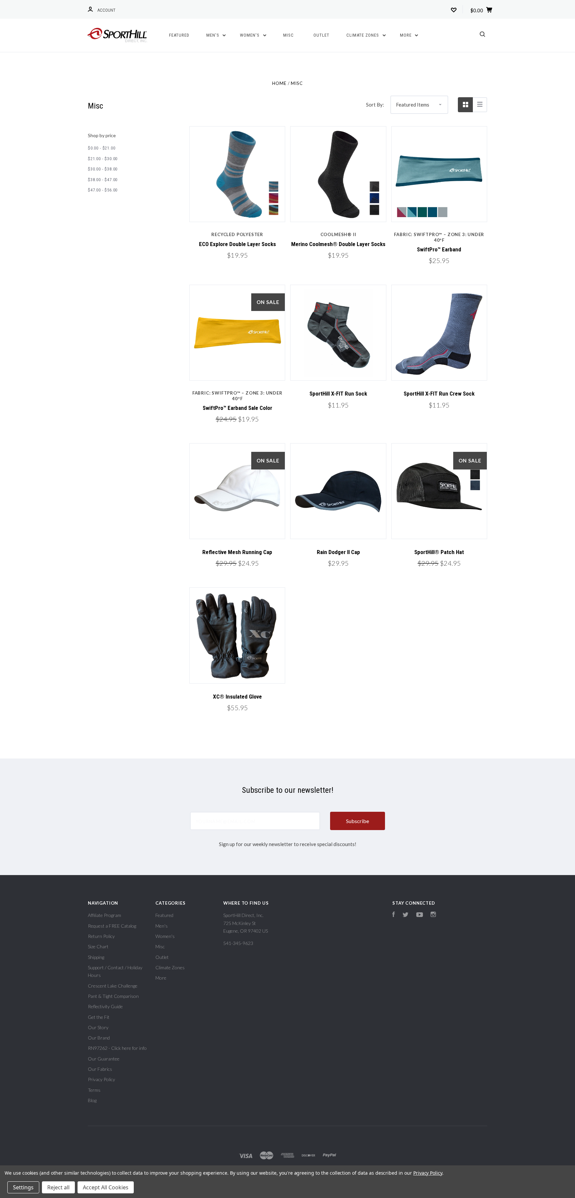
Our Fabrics (100, 1069)
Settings (23, 1187)
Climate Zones (363, 35)
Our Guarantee (103, 1058)
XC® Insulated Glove (237, 696)
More (406, 35)
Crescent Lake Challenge (112, 986)
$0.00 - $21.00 (101, 148)
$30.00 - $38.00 (102, 168)
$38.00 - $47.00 (102, 179)
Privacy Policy (101, 1079)
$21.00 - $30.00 (102, 158)
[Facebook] (393, 915)
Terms (94, 1090)
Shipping (96, 957)
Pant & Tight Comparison (113, 996)
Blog (92, 1100)
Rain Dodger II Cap (338, 552)
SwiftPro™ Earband (439, 249)
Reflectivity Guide (105, 1006)
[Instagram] (433, 915)
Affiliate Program (104, 915)
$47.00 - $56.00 (102, 189)
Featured (179, 35)
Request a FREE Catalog (112, 926)
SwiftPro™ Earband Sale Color (237, 408)
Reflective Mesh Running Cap (237, 552)
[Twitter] (406, 915)
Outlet (321, 35)
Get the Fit (98, 1017)
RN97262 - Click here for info (117, 1048)
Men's (213, 35)
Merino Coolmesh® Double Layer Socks (338, 244)
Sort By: (375, 105)
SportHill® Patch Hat (439, 552)
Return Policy (101, 936)
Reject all (58, 1187)
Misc (288, 35)
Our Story (98, 1027)
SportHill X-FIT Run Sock (338, 393)
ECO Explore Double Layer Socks (237, 244)
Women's (250, 35)
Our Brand (99, 1038)
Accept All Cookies (105, 1187)
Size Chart (98, 946)
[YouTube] (419, 915)
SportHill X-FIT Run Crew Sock (439, 393)
